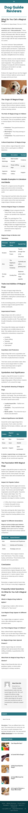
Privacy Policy (21, 803)
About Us (21, 805)
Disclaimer (6, 805)
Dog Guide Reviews (14, 9)
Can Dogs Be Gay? (16, 743)
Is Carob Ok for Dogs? (17, 754)
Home (3, 803)
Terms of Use (13, 805)
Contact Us (14, 807)
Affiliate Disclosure (11, 803)
